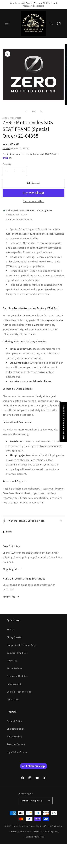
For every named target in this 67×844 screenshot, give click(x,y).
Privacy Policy (14, 736)
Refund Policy (14, 721)
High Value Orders (17, 752)
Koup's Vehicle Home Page (21, 645)
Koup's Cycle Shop (20, 826)
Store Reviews (14, 668)
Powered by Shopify (38, 826)
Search (10, 629)
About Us (12, 660)
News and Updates (17, 676)
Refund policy (56, 826)
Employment (14, 683)
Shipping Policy (15, 728)
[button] (7, 23)
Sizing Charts (14, 637)
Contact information (35, 837)
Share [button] (9, 531)
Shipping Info (10, 569)
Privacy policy (17, 831)
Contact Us (13, 699)
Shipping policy (52, 831)
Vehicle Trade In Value (19, 691)
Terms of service (34, 831)
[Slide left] (26, 111)
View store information (19, 219)
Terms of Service (16, 744)
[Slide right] (41, 111)
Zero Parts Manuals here (16, 493)
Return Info (9, 596)
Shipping (6, 148)
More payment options (33, 201)
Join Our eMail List (17, 652)
